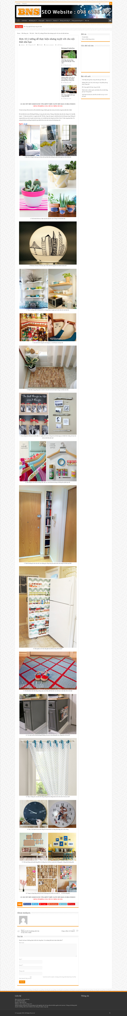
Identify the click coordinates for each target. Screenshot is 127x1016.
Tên (20, 959)
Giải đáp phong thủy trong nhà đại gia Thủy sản (68, 61)
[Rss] (99, 4)
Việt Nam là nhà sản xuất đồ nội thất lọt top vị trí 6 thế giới (38, 26)
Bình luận (21, 942)
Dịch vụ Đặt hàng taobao (88, 39)
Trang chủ (24, 3)
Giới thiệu (18, 3)
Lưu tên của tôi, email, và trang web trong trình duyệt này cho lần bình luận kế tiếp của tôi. (47, 977)
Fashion (55, 20)
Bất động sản (32, 20)
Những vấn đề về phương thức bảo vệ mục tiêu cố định (30, 931)
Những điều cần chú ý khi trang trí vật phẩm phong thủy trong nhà (68, 79)
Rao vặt (87, 20)
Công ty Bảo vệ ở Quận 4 (68, 930)
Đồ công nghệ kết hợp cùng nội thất (68, 95)
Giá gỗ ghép (85, 37)
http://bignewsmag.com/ (26, 1003)
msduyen (23, 44)
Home (18, 33)
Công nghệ (41, 20)
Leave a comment (50, 44)
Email (21, 965)
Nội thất (32, 33)
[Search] (110, 3)
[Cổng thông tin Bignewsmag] (63, 11)
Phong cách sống (64, 20)
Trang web (21, 971)
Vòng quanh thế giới (77, 20)
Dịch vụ (48, 20)
